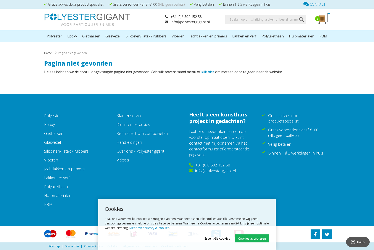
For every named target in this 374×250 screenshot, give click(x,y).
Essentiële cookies (217, 238)
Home (48, 53)
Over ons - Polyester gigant (140, 151)
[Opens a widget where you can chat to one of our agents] (358, 242)
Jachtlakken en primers (208, 36)
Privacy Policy (93, 246)
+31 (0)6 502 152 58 (186, 16)
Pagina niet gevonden (72, 53)
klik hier (207, 71)
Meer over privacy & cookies (149, 228)
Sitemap (54, 246)
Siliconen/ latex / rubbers (146, 36)
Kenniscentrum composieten (142, 133)
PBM (323, 36)
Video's (123, 160)
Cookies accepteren (252, 238)
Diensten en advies (133, 124)
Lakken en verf (244, 36)
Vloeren (178, 36)
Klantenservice (129, 115)
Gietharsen (91, 36)
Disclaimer (71, 246)
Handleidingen (129, 142)
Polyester (54, 36)
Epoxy (72, 36)
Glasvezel (113, 36)
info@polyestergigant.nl (190, 21)
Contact (317, 4)
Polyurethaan (273, 36)
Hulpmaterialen (301, 36)
